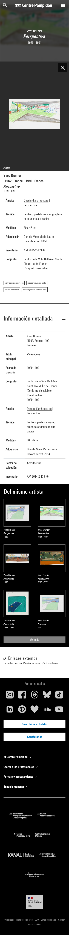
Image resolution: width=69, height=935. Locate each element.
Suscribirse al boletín (34, 724)
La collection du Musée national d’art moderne (31, 663)
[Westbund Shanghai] (50, 858)
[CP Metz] (24, 837)
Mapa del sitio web (24, 919)
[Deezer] (34, 710)
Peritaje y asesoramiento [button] (19, 776)
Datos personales (49, 919)
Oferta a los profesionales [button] (19, 767)
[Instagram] (10, 696)
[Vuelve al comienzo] (60, 926)
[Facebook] (22, 696)
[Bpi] (23, 817)
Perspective (30, 205)
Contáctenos (34, 737)
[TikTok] (59, 696)
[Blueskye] (47, 696)
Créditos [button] (6, 167)
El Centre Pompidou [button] (16, 757)
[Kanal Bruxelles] (23, 858)
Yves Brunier (12, 175)
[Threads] (34, 696)
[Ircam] (48, 817)
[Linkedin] (10, 710)
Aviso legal (9, 919)
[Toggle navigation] (63, 5)
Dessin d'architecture (36, 200)
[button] (34, 319)
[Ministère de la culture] (34, 902)
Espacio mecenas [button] (14, 786)
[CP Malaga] (45, 837)
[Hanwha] (34, 878)
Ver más (34, 639)
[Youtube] (59, 710)
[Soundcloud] (47, 710)
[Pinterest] (22, 710)
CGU (37, 919)
